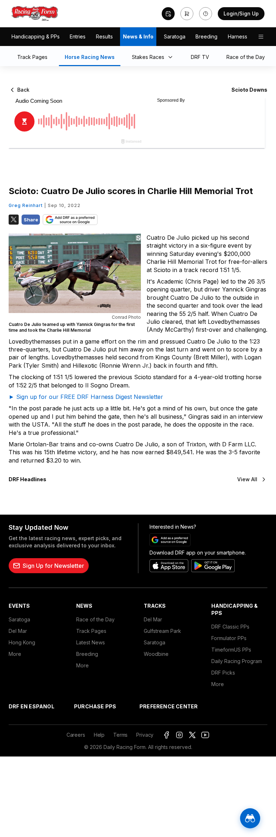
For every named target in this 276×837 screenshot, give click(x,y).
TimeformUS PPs (231, 650)
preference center (168, 706)
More (15, 654)
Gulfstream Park (162, 631)
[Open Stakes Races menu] (171, 57)
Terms (120, 735)
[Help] (205, 13)
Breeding (206, 36)
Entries (78, 36)
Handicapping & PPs (36, 36)
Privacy (144, 735)
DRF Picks (223, 673)
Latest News (90, 642)
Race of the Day (95, 619)
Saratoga (174, 36)
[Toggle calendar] (168, 13)
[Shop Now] (186, 13)
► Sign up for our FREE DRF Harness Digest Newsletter (86, 396)
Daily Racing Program (236, 661)
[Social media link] (166, 735)
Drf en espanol (31, 706)
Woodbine (156, 654)
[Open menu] (260, 36)
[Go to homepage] (35, 13)
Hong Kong (22, 642)
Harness (237, 36)
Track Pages (91, 631)
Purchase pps (95, 706)
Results (104, 36)
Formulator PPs (229, 638)
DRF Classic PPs (230, 627)
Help (99, 735)
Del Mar (18, 631)
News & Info (138, 36)
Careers (75, 735)
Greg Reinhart (26, 205)
